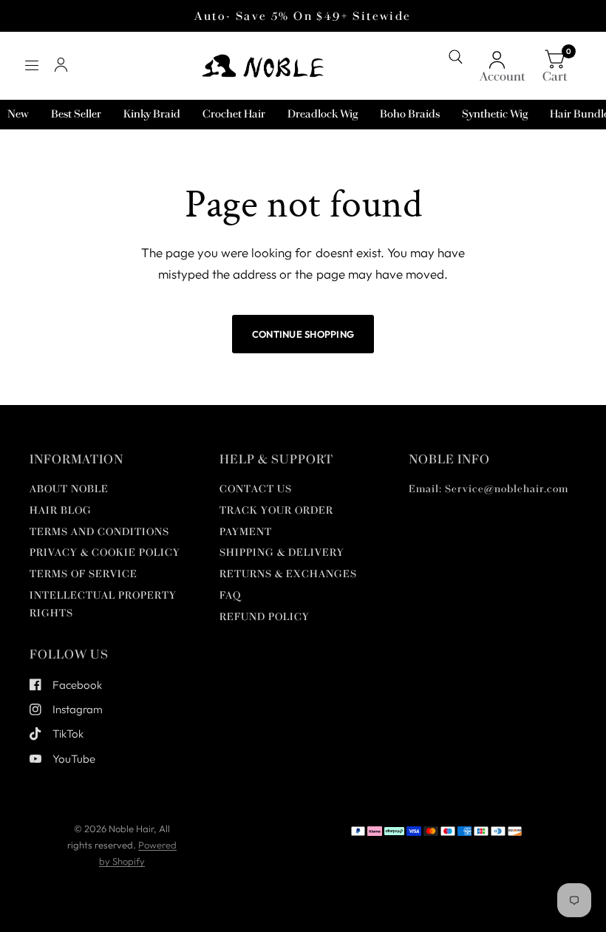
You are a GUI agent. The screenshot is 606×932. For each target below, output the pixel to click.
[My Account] (61, 65)
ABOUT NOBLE (69, 489)
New (18, 113)
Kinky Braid (151, 113)
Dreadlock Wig (322, 113)
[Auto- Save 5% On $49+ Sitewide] (302, 16)
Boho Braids (410, 113)
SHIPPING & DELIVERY (281, 552)
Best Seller (76, 113)
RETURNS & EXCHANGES (288, 574)
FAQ (230, 595)
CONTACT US (255, 489)
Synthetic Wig (495, 113)
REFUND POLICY (264, 616)
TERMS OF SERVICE (83, 574)
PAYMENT (245, 531)
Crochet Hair (233, 113)
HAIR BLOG (61, 510)
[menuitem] (18, 114)
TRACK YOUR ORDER (276, 510)
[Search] (455, 57)
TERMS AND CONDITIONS (99, 531)
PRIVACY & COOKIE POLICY (105, 552)
